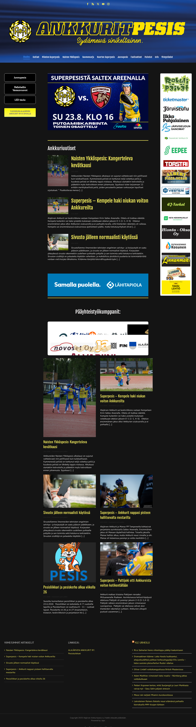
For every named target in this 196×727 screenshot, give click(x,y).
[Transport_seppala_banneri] (176, 135)
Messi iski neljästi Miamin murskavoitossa (153, 695)
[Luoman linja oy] (176, 267)
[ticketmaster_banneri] (176, 97)
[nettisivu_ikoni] (176, 75)
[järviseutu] (176, 106)
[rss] (93, 4)
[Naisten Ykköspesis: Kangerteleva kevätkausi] (58, 170)
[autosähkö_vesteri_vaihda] (176, 184)
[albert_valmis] (176, 170)
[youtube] (103, 4)
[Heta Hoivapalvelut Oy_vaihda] (176, 212)
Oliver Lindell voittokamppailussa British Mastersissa (158, 669)
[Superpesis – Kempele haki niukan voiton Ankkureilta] (58, 205)
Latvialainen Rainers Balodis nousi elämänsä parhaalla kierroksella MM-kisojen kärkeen (159, 703)
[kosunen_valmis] (176, 240)
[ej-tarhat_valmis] (176, 198)
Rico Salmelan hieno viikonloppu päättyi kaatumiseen (158, 650)
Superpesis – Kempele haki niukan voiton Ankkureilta (122, 398)
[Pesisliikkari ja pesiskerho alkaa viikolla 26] (69, 562)
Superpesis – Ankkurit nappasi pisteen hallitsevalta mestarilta (125, 515)
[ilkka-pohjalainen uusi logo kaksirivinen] (176, 115)
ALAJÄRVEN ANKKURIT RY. (81, 650)
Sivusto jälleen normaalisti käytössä (104, 237)
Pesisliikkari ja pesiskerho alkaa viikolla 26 (69, 589)
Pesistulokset (74, 653)
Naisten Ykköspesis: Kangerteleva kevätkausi (65, 444)
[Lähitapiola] (98, 274)
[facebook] (88, 4)
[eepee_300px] (176, 145)
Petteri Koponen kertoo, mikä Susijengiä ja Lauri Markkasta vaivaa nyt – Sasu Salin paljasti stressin (161, 687)
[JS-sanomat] (176, 124)
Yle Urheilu (142, 642)
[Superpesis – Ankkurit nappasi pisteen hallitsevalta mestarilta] (126, 491)
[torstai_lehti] (176, 160)
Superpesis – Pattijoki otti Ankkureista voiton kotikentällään (125, 582)
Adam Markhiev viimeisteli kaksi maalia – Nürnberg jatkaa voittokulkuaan (160, 677)
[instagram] (108, 4)
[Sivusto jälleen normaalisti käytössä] (58, 242)
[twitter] (98, 4)
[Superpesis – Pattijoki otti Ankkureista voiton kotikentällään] (126, 559)
